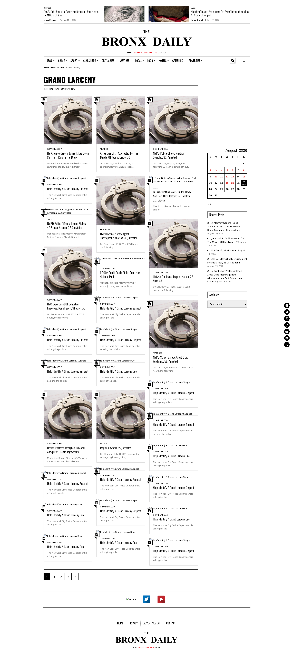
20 (232, 183)
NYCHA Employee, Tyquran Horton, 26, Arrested (173, 278)
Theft (50, 219)
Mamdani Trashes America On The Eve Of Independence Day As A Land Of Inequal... (220, 13)
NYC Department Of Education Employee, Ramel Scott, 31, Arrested (66, 306)
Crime (61, 67)
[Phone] (287, 344)
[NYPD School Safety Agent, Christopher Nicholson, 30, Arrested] (120, 200)
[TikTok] (287, 325)
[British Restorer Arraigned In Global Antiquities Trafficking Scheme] (68, 414)
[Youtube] (287, 331)
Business (47, 7)
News (53, 67)
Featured (157, 353)
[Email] (287, 338)
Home (46, 67)
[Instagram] (287, 318)
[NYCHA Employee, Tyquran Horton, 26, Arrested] (173, 243)
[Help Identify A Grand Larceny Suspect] (65, 177)
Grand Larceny (54, 149)
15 (243, 176)
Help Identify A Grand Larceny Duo (118, 371)
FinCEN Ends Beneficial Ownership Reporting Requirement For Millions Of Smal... (71, 13)
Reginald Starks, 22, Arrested (115, 447)
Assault (104, 443)
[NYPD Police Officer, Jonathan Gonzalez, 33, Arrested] (173, 119)
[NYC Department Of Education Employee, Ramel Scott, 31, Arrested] (68, 270)
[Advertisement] (63, 41)
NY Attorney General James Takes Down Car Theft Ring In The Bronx (68, 155)
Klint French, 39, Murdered (224, 250)
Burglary (105, 229)
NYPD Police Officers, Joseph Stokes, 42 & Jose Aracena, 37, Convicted (66, 225)
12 (227, 176)
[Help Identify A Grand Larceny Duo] (115, 360)
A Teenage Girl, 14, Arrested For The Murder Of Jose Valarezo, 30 (119, 155)
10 (216, 176)
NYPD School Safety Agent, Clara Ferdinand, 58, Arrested (170, 359)
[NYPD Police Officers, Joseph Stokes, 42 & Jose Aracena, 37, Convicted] (68, 210)
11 (221, 176)
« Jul (209, 203)
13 (232, 176)
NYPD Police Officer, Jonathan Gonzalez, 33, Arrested (168, 155)
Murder (104, 149)
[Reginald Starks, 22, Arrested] (120, 414)
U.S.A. (193, 7)
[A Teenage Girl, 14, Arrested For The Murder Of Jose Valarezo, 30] (120, 119)
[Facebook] (287, 305)
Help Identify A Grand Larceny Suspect (67, 188)
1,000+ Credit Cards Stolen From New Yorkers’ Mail (120, 274)
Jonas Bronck (50, 20)
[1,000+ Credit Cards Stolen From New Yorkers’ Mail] (120, 259)
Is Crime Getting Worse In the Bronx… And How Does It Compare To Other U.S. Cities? (173, 195)
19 (227, 183)
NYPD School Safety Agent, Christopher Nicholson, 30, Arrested (119, 235)
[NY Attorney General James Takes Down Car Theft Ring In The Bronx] (68, 119)
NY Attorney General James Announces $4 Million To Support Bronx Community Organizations (224, 226)
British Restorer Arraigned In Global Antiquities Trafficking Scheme (66, 449)
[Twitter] (287, 312)
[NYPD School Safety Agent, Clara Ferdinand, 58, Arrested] (173, 323)
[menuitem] (49, 61)
